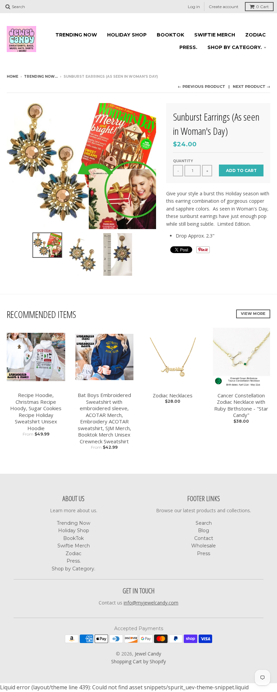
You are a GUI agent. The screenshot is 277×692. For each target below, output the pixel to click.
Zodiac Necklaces (173, 395)
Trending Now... (41, 76)
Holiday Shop (127, 35)
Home (12, 76)
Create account (223, 6)
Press (203, 553)
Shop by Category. (234, 47)
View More (253, 313)
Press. (188, 47)
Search (204, 523)
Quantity (183, 161)
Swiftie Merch (214, 35)
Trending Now (76, 35)
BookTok (170, 35)
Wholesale (203, 546)
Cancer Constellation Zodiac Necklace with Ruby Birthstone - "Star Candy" (241, 405)
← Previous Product (201, 86)
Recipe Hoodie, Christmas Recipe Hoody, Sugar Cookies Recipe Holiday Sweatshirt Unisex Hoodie (35, 411)
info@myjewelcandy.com (151, 602)
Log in (194, 6)
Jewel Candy (148, 653)
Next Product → (251, 86)
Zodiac (255, 35)
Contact (203, 538)
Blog (203, 530)
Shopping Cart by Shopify (138, 661)
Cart (262, 6)
